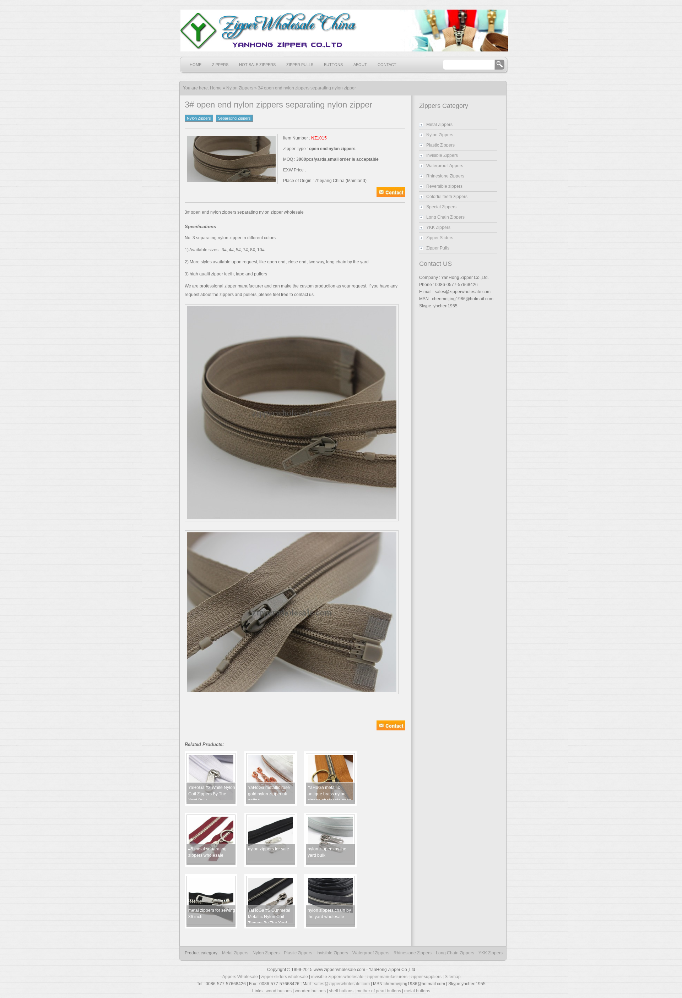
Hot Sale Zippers (257, 64)
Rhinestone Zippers (445, 176)
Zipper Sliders (439, 237)
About (360, 64)
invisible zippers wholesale (337, 976)
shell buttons (341, 990)
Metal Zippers (439, 124)
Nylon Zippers (239, 88)
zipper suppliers (426, 976)
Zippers (220, 64)
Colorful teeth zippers (446, 196)
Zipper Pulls (299, 64)
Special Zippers (441, 206)
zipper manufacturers (387, 976)
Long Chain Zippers (445, 217)
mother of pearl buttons (379, 990)
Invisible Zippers (442, 155)
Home (195, 64)
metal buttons (417, 990)
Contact (387, 64)
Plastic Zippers (440, 145)
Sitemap (453, 976)
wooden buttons (310, 990)
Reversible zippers (444, 186)
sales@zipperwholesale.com (342, 983)
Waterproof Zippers (444, 165)
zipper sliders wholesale (284, 976)
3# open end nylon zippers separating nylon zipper (307, 88)
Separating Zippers (234, 118)
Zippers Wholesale (240, 976)
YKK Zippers (438, 227)
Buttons (333, 64)
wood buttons (279, 990)
